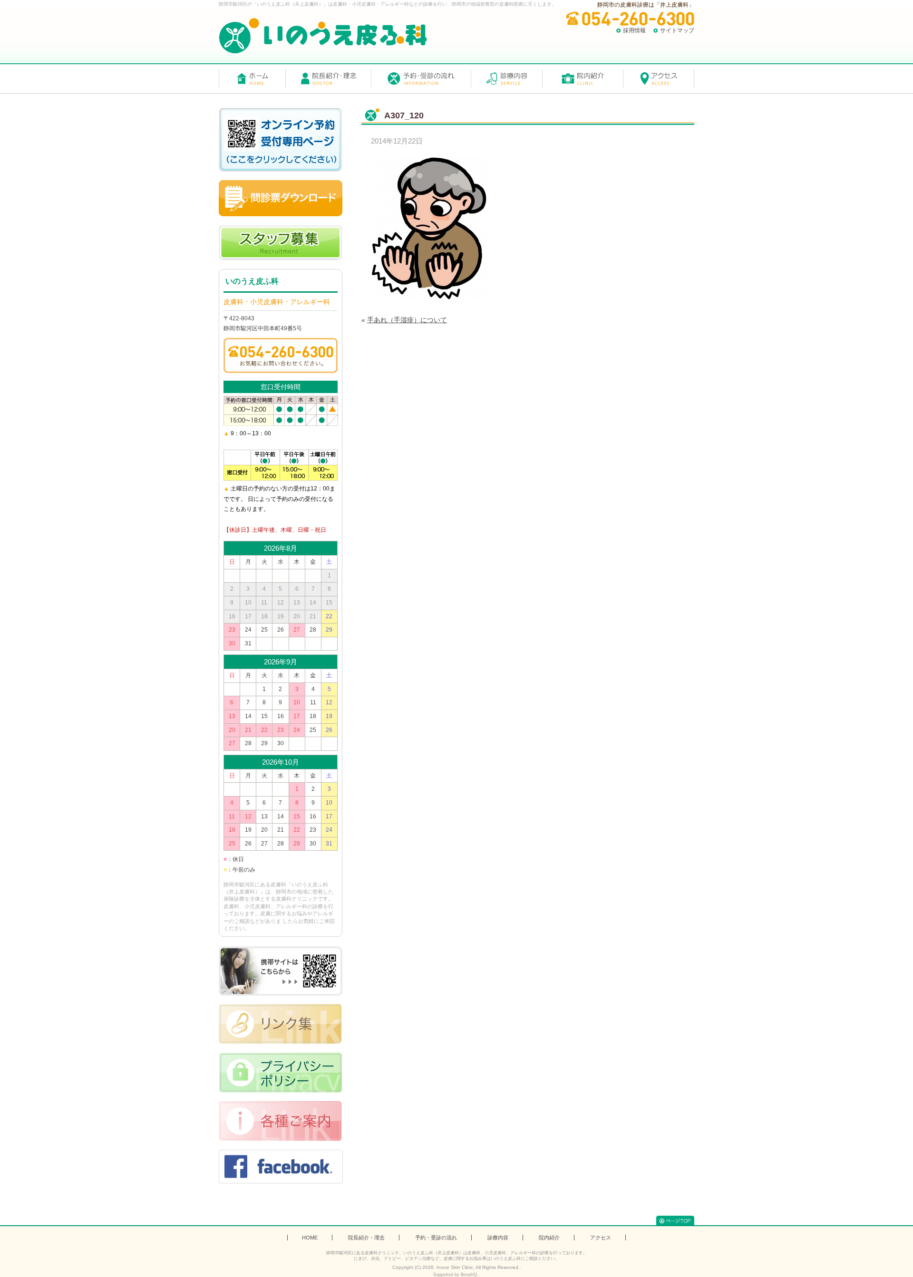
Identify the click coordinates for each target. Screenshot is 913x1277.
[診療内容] (506, 78)
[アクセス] (658, 78)
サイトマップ (677, 30)
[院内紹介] (582, 78)
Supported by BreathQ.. (456, 1274)
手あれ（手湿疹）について (407, 320)
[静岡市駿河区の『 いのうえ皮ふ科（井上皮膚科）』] (323, 36)
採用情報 (634, 30)
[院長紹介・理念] (328, 78)
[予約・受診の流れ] (421, 78)
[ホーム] (252, 78)
